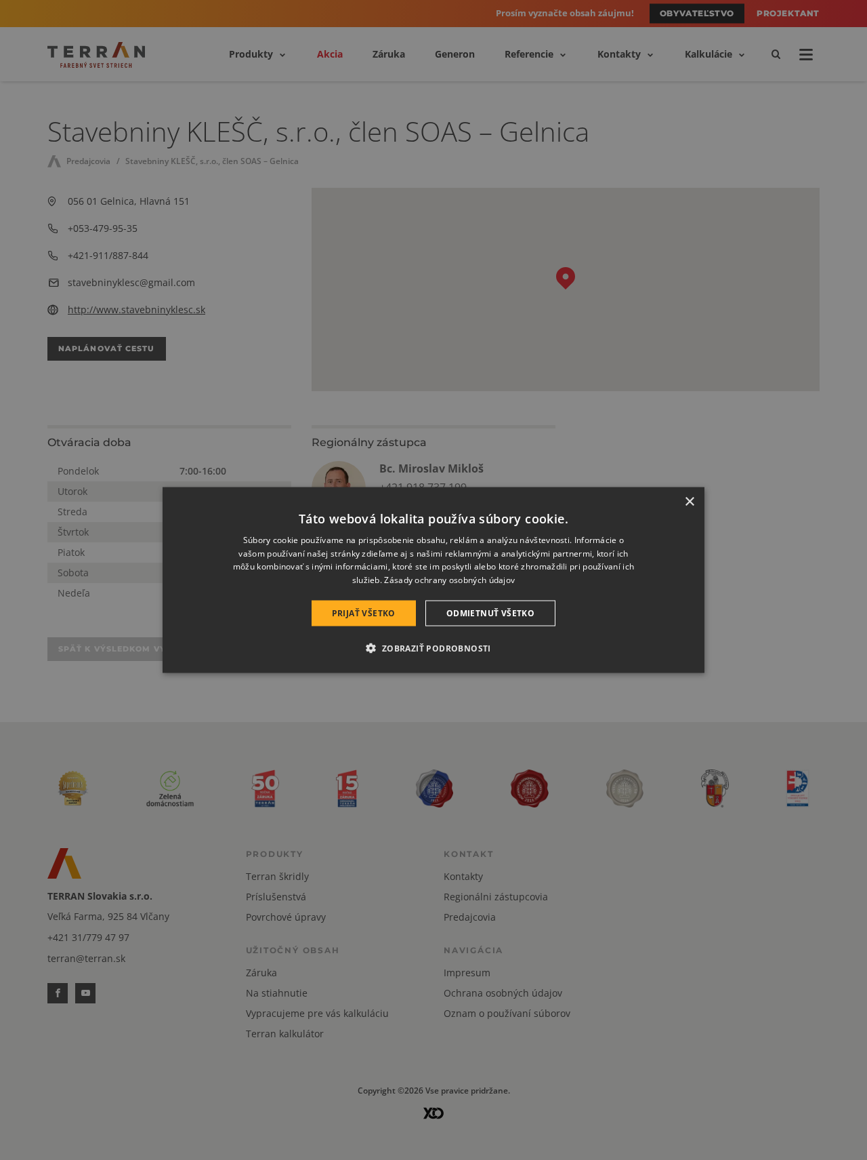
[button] (433, 648)
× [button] (689, 501)
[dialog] (433, 580)
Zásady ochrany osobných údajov (449, 580)
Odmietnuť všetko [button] (490, 613)
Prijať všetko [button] (364, 613)
